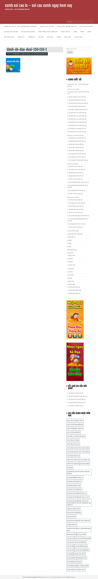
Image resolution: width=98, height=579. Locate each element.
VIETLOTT (21, 37)
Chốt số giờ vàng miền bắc (75, 424)
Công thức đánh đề (73, 464)
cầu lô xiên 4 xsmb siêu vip (76, 150)
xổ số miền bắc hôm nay (74, 562)
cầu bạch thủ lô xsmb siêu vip (77, 106)
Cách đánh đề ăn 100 (73, 456)
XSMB (75, 32)
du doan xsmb (84, 464)
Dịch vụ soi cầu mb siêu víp (66, 26)
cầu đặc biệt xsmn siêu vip (76, 206)
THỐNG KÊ (31, 37)
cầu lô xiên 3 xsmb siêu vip (76, 147)
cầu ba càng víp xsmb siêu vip (77, 97)
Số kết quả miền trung (75, 290)
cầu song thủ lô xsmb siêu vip (77, 157)
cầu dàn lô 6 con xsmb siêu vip (77, 131)
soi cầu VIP (70, 550)
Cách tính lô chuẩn (73, 440)
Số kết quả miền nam (74, 293)
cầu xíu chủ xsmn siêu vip (76, 227)
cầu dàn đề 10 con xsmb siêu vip (78, 122)
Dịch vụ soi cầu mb (46, 26)
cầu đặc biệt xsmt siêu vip (76, 172)
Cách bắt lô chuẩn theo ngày (76, 436)
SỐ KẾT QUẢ (78, 37)
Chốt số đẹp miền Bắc (73, 432)
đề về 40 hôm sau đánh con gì (76, 570)
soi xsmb (69, 554)
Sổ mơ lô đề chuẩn (28, 32)
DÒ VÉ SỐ (50, 37)
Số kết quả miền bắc (74, 287)
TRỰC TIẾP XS (65, 32)
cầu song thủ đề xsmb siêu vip (77, 154)
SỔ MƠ (59, 37)
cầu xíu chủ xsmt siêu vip (76, 193)
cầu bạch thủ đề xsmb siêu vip (77, 100)
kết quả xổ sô (71, 517)
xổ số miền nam (71, 566)
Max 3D (71, 258)
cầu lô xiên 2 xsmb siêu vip (76, 144)
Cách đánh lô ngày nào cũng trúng (78, 448)
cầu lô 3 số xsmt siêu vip (75, 179)
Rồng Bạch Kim (71, 534)
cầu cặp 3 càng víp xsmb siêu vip (78, 109)
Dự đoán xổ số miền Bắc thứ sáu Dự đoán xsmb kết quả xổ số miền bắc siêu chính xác (79, 503)
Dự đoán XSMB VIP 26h (73, 485)
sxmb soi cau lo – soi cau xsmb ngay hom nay (38, 5)
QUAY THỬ (67, 37)
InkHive (35, 577)
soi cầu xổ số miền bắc (82, 550)
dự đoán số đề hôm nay (74, 481)
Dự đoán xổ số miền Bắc (74, 489)
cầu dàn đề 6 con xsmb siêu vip (77, 116)
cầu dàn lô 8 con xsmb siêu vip (77, 138)
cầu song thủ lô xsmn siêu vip (77, 224)
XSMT (89, 32)
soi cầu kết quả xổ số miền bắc (76, 542)
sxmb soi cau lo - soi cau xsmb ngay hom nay (34, 53)
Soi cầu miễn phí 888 (81, 546)
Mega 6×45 (72, 255)
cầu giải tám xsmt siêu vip (76, 176)
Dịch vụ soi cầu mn (11, 32)
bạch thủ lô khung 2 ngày (75, 420)
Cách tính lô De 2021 (73, 444)
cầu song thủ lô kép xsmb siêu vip (78, 160)
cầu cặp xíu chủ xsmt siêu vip (77, 169)
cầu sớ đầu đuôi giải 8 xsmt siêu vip (79, 182)
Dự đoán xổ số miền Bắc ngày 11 (77, 493)
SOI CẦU (41, 37)
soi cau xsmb (81, 534)
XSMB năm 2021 (82, 558)
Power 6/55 (72, 265)
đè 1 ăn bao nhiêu (83, 566)
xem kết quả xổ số (79, 554)
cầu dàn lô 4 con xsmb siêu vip (77, 128)
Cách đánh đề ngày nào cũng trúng (78, 452)
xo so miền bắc (71, 558)
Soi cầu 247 (70, 538)
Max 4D (71, 262)
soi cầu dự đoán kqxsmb (83, 538)
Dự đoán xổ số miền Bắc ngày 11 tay (78, 497)
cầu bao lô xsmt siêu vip (75, 166)
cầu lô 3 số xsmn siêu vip (76, 212)
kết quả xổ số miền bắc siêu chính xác (78, 520)
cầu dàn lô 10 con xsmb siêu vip (78, 125)
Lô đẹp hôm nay (72, 524)
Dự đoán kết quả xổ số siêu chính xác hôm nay (78, 472)
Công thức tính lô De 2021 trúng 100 (78, 460)
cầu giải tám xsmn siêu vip (76, 209)
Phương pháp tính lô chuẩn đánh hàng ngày (79, 529)
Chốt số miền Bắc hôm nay (75, 428)
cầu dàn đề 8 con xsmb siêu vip (77, 119)
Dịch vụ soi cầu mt (86, 26)
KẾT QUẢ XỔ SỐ (9, 37)
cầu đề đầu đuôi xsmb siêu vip (77, 141)
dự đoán (69, 467)
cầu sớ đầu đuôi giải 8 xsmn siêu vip (79, 215)
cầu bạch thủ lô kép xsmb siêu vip (78, 103)
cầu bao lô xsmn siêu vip (75, 200)
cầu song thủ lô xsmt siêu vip (77, 190)
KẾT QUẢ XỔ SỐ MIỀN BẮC (74, 513)
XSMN (82, 32)
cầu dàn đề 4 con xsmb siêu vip (77, 112)
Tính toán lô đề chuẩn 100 (47, 32)
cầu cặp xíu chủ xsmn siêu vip (77, 203)
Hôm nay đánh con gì (73, 509)
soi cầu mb (70, 546)
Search (70, 52)
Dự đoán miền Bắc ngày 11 (75, 477)
